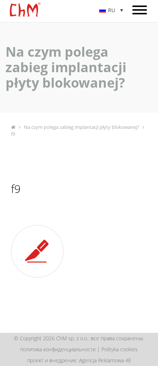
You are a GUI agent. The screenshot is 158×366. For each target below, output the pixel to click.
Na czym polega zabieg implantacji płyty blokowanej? (81, 127)
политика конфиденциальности (58, 349)
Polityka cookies (119, 349)
